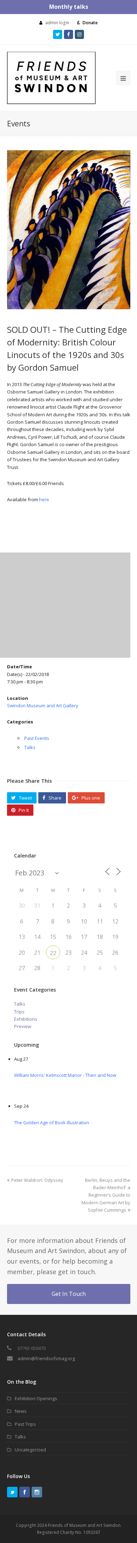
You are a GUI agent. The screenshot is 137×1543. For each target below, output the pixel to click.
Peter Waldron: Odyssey (37, 1180)
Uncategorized (30, 1449)
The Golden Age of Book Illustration (51, 1122)
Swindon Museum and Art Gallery (42, 705)
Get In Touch (69, 1294)
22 (53, 953)
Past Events (36, 738)
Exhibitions (25, 1019)
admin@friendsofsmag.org (46, 1358)
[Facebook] (24, 1492)
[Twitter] (12, 1492)
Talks (29, 747)
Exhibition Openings (36, 1398)
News (21, 1411)
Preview (22, 1026)
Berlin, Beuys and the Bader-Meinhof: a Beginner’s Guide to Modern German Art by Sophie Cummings (105, 1195)
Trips (19, 1011)
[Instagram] (37, 1492)
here (44, 499)
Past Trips (25, 1424)
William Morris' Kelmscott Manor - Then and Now (65, 1075)
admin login (57, 23)
